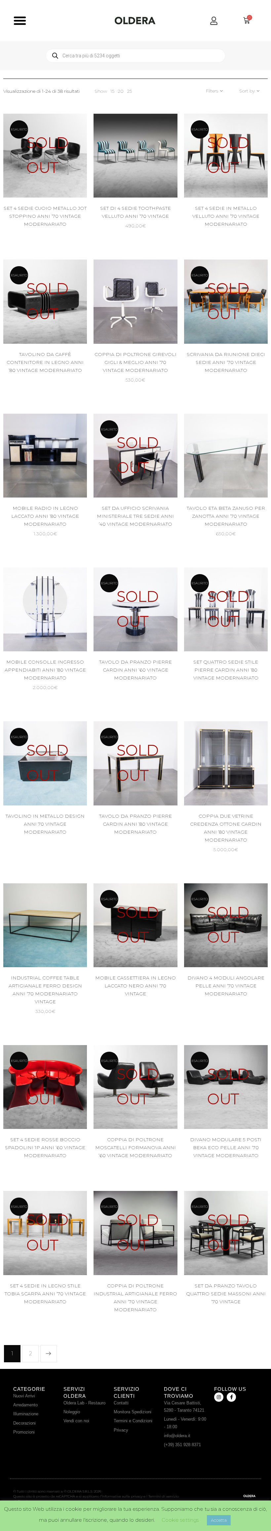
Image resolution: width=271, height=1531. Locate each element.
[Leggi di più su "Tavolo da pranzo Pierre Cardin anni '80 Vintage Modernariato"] (152, 781)
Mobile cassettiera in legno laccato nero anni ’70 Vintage (135, 986)
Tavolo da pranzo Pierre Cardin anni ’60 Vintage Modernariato (135, 670)
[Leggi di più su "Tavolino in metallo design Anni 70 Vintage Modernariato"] (62, 781)
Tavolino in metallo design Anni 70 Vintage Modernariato (45, 824)
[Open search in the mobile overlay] (135, 56)
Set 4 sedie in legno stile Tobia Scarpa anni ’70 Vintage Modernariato (45, 1294)
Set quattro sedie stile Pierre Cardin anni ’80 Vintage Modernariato (225, 670)
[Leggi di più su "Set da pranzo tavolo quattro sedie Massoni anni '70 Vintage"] (242, 1251)
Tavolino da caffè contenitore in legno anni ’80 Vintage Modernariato (45, 362)
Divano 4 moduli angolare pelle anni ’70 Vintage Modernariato (225, 986)
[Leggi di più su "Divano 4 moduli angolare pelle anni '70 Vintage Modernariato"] (242, 943)
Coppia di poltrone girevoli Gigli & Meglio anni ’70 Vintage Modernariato (135, 362)
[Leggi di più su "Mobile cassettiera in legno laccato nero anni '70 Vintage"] (152, 943)
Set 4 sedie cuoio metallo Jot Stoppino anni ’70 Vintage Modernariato (45, 216)
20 (121, 91)
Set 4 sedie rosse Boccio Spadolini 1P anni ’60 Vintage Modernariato (45, 1147)
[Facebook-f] (231, 1397)
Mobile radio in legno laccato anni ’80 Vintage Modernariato (45, 516)
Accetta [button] (219, 1520)
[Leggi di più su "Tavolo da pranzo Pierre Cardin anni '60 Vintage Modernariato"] (152, 627)
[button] (20, 20)
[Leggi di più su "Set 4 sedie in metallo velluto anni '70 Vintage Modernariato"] (242, 173)
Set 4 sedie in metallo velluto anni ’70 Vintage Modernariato (225, 216)
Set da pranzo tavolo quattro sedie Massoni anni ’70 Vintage (226, 1294)
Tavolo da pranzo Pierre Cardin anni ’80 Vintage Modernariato (135, 824)
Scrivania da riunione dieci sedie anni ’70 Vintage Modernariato (226, 362)
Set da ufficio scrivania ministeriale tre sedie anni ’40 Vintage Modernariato (135, 516)
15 (112, 91)
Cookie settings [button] (180, 1520)
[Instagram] (218, 1397)
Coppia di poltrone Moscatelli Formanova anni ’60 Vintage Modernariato (135, 1147)
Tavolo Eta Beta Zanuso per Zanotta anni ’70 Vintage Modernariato (226, 516)
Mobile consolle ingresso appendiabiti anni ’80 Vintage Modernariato (45, 670)
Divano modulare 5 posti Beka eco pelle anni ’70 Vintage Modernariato (225, 1147)
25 (129, 91)
